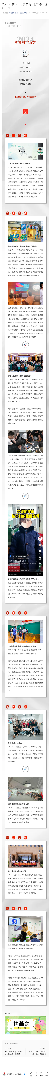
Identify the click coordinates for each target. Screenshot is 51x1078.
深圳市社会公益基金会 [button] (18, 12)
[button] (25, 1043)
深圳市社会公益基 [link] (15, 1074)
